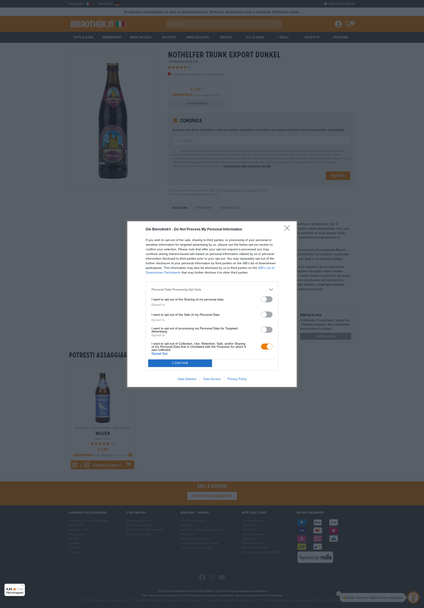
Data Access (212, 379)
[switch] (267, 299)
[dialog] (212, 304)
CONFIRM (180, 363)
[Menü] (22, 586)
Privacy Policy (237, 379)
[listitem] (212, 289)
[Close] (288, 229)
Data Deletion (187, 379)
